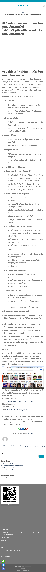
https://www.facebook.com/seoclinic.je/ (18, 401)
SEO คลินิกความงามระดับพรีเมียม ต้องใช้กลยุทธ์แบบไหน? (12, 472)
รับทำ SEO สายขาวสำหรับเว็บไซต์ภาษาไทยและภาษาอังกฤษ (12, 465)
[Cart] (44, 6)
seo (28, 433)
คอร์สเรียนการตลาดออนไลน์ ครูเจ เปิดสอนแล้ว (10, 463)
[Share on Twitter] (23, 429)
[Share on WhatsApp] (19, 429)
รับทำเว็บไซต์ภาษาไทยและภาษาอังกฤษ (8, 467)
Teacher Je (23, 6)
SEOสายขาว (31, 433)
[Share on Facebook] (21, 429)
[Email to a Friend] (25, 429)
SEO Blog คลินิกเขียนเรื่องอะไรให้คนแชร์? (9, 470)
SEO (23, 12)
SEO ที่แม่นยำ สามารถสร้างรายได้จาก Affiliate (34, 446)
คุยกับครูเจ (23, 568)
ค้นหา (2, 453)
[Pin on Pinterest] (27, 429)
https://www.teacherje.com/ (17, 409)
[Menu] (1, 5)
